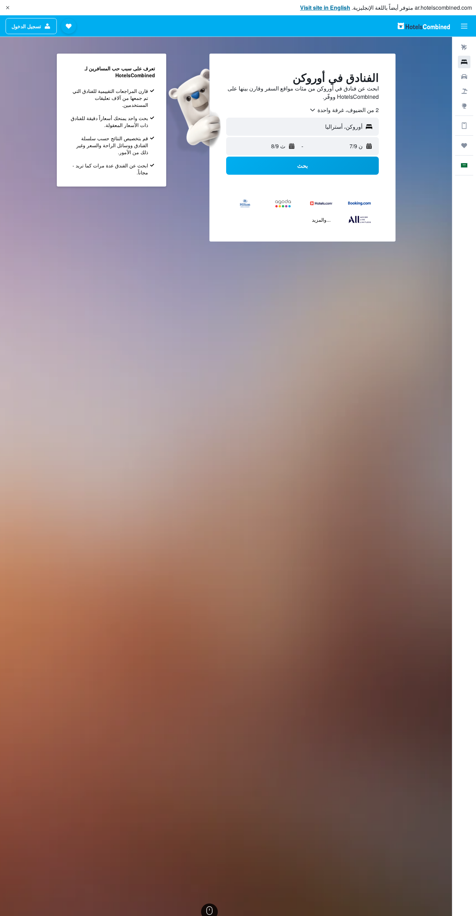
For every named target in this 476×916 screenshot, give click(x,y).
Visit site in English (325, 7)
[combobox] (344, 109)
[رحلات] (464, 145)
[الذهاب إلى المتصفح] (464, 106)
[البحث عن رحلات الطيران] (464, 47)
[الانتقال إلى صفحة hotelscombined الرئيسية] (424, 26)
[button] (7, 7)
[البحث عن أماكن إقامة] (464, 62)
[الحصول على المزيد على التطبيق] (464, 126)
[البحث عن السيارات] (464, 77)
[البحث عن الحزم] (464, 91)
